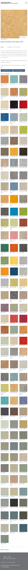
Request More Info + (6, 70)
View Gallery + (23, 37)
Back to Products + (5, 549)
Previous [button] (3, 24)
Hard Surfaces (4, 39)
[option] (14, 24)
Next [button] (25, 24)
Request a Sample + (19, 70)
